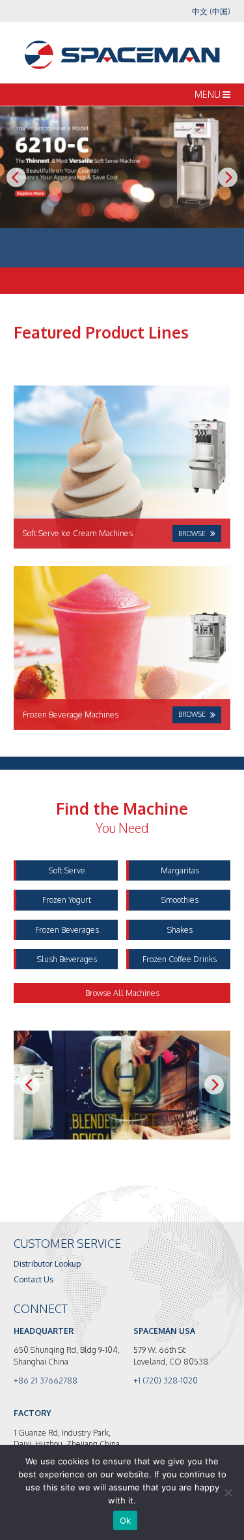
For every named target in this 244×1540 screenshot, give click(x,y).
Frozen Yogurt (66, 899)
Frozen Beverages (67, 929)
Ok (125, 1520)
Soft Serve (67, 870)
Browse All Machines (122, 993)
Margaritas (180, 870)
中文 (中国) (211, 11)
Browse (192, 533)
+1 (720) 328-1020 (165, 1380)
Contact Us (33, 1279)
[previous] (16, 177)
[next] (227, 177)
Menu (209, 94)
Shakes (180, 929)
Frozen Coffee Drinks (179, 959)
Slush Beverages (67, 959)
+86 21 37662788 (45, 1380)
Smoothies (179, 899)
